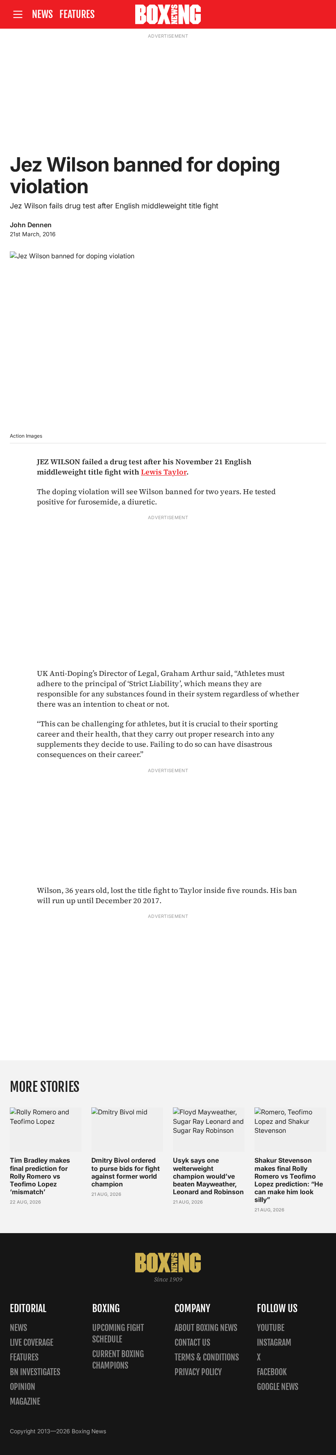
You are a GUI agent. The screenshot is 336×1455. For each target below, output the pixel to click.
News (42, 14)
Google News (277, 1387)
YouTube (270, 1328)
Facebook (272, 1372)
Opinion (22, 1387)
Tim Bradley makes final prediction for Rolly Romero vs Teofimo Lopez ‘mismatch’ (40, 1176)
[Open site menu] (17, 14)
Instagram (274, 1343)
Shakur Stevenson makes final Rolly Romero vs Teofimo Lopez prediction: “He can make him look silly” (288, 1180)
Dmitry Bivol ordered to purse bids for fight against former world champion (125, 1172)
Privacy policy (198, 1372)
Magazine (25, 1401)
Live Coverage (31, 1343)
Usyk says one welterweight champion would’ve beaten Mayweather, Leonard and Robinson (208, 1176)
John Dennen (31, 225)
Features (77, 14)
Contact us (192, 1343)
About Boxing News (206, 1328)
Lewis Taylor (163, 472)
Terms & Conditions (207, 1357)
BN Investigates (35, 1372)
